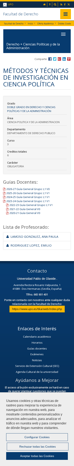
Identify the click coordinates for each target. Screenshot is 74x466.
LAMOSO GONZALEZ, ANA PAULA (33, 236)
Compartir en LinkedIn (64, 59)
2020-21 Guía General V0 (24, 213)
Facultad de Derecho (20, 13)
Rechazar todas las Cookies (37, 446)
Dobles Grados (65, 23)
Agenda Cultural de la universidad (37, 372)
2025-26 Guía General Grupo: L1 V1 (28, 193)
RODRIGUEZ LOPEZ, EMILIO (30, 245)
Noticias (37, 360)
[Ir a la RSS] (61, 4)
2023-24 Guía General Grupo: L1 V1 (28, 201)
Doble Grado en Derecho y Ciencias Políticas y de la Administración (31, 109)
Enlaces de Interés (37, 328)
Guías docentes (37, 348)
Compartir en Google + (59, 59)
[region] (37, 429)
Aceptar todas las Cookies (37, 456)
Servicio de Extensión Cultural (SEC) (37, 366)
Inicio (30, 23)
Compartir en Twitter (54, 59)
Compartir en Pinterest (69, 59)
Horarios (37, 342)
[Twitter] (69, 4)
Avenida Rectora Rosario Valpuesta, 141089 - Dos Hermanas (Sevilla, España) (37, 287)
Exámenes (37, 354)
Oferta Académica (45, 23)
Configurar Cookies (37, 437)
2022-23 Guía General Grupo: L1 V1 (31, 205)
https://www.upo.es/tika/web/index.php (37, 309)
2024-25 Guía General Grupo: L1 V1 (28, 197)
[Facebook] (65, 4)
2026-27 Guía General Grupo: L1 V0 (28, 189)
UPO (10, 4)
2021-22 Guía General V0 (24, 209)
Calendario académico (37, 336)
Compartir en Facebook (50, 59)
